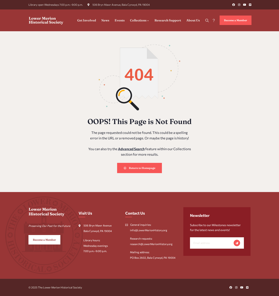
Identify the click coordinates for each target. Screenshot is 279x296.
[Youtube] (244, 4)
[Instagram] (239, 4)
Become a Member (235, 20)
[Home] (46, 20)
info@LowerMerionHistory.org (148, 230)
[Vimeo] (250, 4)
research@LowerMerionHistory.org (151, 244)
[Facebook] (233, 4)
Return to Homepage (141, 168)
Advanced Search (131, 149)
